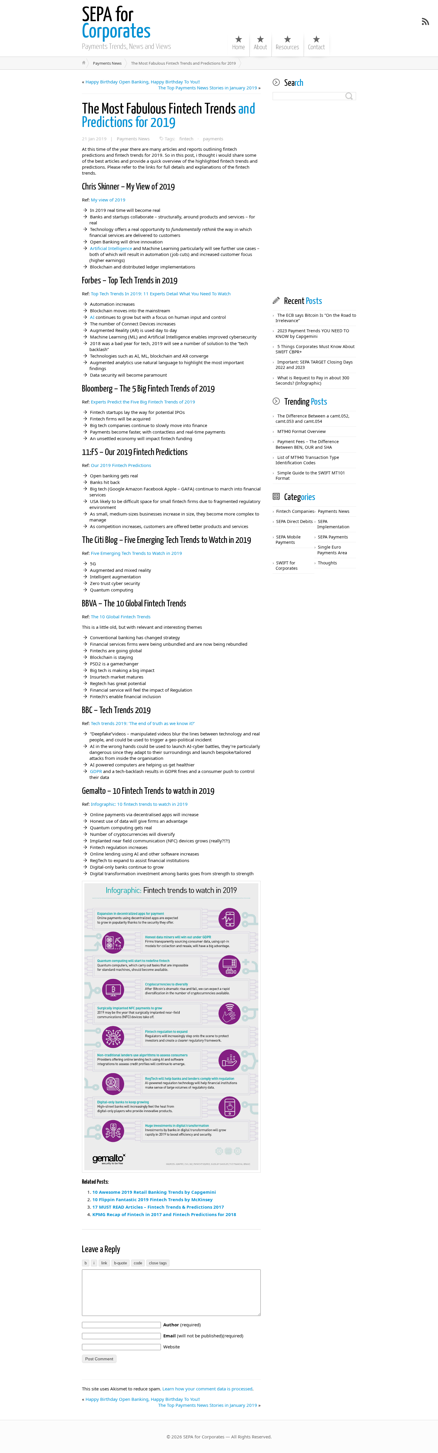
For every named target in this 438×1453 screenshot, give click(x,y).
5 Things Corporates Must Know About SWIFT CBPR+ (315, 349)
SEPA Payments (333, 537)
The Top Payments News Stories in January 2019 (207, 88)
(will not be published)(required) (203, 1336)
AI (92, 317)
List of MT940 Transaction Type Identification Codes (307, 459)
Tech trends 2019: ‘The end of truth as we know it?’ (143, 723)
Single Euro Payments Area (332, 549)
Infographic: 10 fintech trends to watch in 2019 (139, 804)
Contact (316, 47)
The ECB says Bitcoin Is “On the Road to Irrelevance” (316, 317)
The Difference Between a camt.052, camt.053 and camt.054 (313, 418)
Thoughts (327, 563)
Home (238, 47)
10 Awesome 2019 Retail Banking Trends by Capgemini (154, 1192)
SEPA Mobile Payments (288, 539)
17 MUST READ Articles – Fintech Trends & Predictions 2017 (158, 1207)
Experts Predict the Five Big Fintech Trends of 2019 (143, 402)
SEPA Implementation (333, 524)
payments (213, 139)
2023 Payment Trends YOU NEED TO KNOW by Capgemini (312, 333)
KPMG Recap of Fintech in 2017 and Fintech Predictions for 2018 (164, 1214)
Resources (287, 47)
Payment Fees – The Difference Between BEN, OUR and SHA (307, 444)
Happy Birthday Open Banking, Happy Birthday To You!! (143, 82)
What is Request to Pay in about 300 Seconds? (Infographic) (312, 380)
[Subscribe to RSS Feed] (425, 21)
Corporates (116, 24)
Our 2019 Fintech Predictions (121, 465)
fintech (186, 139)
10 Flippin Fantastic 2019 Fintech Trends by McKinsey (152, 1199)
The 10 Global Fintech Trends (120, 617)
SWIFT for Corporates (287, 565)
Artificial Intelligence (111, 248)
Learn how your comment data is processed (207, 1389)
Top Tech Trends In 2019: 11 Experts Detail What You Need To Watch (161, 294)
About (260, 47)
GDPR (96, 771)
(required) (182, 1325)
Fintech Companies (295, 511)
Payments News (107, 63)
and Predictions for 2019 (168, 116)
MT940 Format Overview (301, 431)
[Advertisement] (314, 198)
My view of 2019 (108, 200)
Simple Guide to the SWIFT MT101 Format (310, 475)
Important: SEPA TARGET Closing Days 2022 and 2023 (314, 364)
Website (171, 1347)
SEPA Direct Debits (294, 521)
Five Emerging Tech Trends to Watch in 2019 (136, 553)
